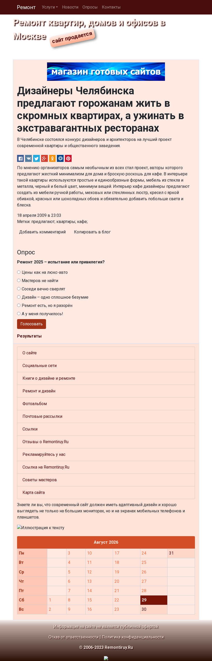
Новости (70, 7)
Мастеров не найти (40, 280)
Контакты (111, 7)
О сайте (29, 352)
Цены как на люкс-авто (45, 272)
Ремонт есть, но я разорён (47, 305)
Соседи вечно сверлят (43, 288)
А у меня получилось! (42, 313)
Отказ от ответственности (74, 637)
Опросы (90, 7)
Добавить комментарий (42, 231)
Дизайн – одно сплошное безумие (55, 297)
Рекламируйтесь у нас (43, 454)
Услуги (48, 7)
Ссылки (29, 429)
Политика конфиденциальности (133, 637)
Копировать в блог (92, 231)
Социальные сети (39, 365)
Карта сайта (33, 492)
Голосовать (31, 323)
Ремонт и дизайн (38, 391)
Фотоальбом (34, 403)
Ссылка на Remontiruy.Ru (45, 467)
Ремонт (26, 7)
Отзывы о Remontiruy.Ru (45, 441)
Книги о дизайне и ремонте (48, 378)
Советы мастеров (39, 479)
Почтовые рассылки (42, 416)
